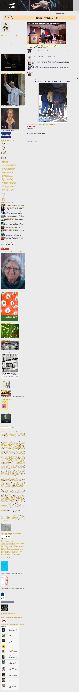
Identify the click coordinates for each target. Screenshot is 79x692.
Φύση (22, 516)
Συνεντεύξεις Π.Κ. (16, 508)
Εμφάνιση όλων (76, 78)
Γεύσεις (2, 449)
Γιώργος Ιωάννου (22, 449)
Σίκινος (9, 505)
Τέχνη (11, 511)
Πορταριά (12, 499)
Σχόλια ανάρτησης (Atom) (35, 131)
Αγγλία (23, 433)
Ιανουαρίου (3, 192)
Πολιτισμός (21, 498)
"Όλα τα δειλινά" (20, 550)
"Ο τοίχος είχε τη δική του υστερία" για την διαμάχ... (8, 174)
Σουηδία (23, 506)
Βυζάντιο (5, 448)
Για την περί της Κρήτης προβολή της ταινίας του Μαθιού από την (10, 552)
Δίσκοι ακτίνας (15, 454)
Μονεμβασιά (18, 483)
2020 (2, 146)
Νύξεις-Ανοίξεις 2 (21, 489)
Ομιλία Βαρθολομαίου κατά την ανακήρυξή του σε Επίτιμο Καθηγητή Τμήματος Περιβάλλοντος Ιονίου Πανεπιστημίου (48, 61)
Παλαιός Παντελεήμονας (13, 492)
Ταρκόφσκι (22, 510)
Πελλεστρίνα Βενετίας (8, 496)
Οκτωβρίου (3, 152)
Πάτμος (3, 495)
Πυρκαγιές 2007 (22, 500)
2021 (2, 145)
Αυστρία (22, 444)
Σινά (12, 505)
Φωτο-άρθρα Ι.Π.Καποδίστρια (13, 517)
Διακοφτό (19, 451)
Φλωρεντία (9, 516)
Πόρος (8, 499)
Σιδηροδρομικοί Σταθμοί (4, 505)
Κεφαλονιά (4, 471)
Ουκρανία (3, 492)
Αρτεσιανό (12, 443)
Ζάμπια (13, 462)
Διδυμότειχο (7, 452)
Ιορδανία (7, 466)
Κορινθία (2, 473)
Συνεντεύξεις (10, 508)
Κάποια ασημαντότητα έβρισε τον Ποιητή (7, 179)
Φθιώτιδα (23, 514)
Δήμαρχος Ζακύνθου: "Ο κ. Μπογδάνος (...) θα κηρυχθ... (9, 180)
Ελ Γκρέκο (15, 457)
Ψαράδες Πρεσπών (15, 519)
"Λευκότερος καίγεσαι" (20, 431)
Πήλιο (23, 496)
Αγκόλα (16, 436)
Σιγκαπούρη (22, 504)
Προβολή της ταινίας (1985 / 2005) (11, 553)
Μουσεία (17, 484)
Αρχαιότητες (16, 443)
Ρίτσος (19, 502)
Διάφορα (2, 452)
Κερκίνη (19, 470)
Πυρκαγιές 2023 (22, 501)
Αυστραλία (17, 444)
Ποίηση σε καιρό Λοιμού (21, 497)
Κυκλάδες (8, 475)
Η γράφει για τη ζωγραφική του (8, 544)
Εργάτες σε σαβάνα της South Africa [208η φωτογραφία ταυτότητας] (48, 81)
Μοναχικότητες (9, 483)
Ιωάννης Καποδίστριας (13, 467)
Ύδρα (17, 514)
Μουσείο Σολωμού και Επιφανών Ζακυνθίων (13, 485)
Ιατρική (5, 465)
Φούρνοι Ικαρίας (18, 516)
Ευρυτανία (13, 461)
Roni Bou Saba (5, 520)
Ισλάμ (14, 466)
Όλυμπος (22, 490)
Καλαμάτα (19, 468)
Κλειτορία (16, 472)
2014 (2, 194)
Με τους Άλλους (23, 480)
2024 (2, 143)
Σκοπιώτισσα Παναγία (21, 505)
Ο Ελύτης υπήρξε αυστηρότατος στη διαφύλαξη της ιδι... (9, 166)
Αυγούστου (3, 154)
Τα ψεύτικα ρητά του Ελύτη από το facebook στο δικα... (9, 168)
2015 (2, 193)
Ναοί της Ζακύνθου (17, 487)
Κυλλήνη (13, 475)
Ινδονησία (23, 465)
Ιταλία (7, 467)
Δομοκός (23, 454)
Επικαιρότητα (7, 459)
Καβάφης (2, 468)
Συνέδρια (4, 508)
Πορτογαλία (15, 499)
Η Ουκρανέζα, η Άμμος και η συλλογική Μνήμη (11, 229)
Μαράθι (18, 478)
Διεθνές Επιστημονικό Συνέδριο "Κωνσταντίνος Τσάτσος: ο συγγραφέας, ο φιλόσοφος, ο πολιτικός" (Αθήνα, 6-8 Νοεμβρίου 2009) (14, 211)
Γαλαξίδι (8, 448)
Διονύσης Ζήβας (15, 452)
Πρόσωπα (44, 124)
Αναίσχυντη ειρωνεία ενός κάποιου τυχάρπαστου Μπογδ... (9, 182)
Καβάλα (23, 467)
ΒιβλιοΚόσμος (18, 446)
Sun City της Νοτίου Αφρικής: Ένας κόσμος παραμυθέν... (9, 165)
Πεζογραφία (16, 495)
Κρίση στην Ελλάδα (3, 474)
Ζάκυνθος (6, 462)
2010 (2, 197)
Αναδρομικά (6, 440)
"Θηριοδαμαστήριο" (12, 431)
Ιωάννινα (19, 467)
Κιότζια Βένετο (11, 472)
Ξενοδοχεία (4, 490)
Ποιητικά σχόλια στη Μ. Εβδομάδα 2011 (7, 498)
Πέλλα (3, 496)
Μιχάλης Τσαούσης (21, 482)
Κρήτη (22, 473)
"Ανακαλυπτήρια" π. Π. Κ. (4, 431)
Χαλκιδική (16, 518)
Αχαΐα (10, 445)
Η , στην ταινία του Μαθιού (9, 550)
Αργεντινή (7, 441)
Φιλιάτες (2, 515)
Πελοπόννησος (14, 496)
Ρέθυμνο (6, 502)
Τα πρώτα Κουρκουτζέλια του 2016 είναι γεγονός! (8, 169)
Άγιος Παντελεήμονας (11, 436)
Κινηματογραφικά (4, 472)
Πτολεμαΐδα (18, 500)
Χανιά (19, 518)
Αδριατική (2, 437)
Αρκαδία (23, 442)
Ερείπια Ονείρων (6, 460)
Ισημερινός (11, 466)
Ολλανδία (19, 490)
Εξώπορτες (22, 458)
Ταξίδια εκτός (46, 124)
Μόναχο (14, 483)
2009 (2, 198)
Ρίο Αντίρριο (15, 502)
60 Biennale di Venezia (15, 433)
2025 (2, 142)
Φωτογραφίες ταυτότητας (52, 124)
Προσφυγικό (6, 500)
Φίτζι (6, 516)
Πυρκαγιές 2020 (17, 501)
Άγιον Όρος (6, 435)
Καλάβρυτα (14, 468)
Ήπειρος (12, 463)
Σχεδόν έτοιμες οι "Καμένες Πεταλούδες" (10, 218)
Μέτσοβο (2, 482)
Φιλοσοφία (23, 515)
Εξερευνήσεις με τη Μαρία (15, 458)
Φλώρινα (13, 516)
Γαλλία (18, 448)
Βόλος (7, 447)
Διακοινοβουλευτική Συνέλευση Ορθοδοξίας (11, 451)
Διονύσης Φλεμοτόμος (8, 454)
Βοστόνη (10, 447)
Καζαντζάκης (7, 468)
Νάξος (11, 487)
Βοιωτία (4, 447)
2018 (2, 148)
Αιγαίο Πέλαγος (22, 437)
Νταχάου (4, 489)
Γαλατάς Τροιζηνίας (13, 448)
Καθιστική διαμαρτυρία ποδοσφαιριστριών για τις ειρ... (8, 171)
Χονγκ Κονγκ (3, 519)
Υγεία (14, 514)
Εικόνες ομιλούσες (10, 456)
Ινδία (20, 465)
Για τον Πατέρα (8, 449)
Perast (1, 520)
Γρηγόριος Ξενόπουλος (8, 450)
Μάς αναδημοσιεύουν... (12, 479)
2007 (2, 200)
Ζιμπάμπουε (16, 462)
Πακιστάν (8, 492)
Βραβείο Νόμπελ (18, 447)
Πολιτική (16, 498)
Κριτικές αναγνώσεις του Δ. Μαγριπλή (13, 474)
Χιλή (21, 518)
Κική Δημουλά (14, 471)
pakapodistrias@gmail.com (60, 13)
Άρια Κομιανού (5, 442)
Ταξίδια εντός (14, 510)
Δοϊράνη (20, 454)
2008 (2, 199)
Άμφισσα (2, 440)
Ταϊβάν (2, 509)
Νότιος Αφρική (40, 124)
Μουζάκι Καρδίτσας (7, 484)
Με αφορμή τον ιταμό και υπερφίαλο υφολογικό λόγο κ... (9, 173)
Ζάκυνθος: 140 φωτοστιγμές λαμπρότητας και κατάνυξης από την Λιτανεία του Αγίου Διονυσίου (45, 50)
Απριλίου (3, 157)
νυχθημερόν (30, 49)
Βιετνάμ (2, 447)
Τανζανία (5, 509)
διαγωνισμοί (2, 451)
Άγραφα (19, 436)
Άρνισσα (6, 443)
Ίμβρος (17, 465)
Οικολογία (9, 490)
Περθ (20, 496)
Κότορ (15, 473)
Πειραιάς (20, 495)
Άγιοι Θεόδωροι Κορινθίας (12, 434)
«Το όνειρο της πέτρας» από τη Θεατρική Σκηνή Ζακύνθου (9, 187)
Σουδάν (19, 506)
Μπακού (2, 486)
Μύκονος (22, 486)
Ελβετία (20, 457)
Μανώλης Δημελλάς (13, 478)
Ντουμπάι (7, 489)
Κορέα (23, 472)
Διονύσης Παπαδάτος (11, 453)
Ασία (9, 444)
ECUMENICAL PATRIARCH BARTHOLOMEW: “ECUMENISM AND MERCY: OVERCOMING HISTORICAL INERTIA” (48, 67)
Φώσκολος (6, 517)
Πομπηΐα (2, 499)
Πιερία (1, 497)
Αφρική (37, 124)
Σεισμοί (11, 504)
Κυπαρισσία (17, 475)
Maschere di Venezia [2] (5, 161)
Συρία (20, 508)
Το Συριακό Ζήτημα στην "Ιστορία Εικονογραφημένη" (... (9, 191)
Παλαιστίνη (19, 492)
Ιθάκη (15, 465)
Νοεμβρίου (3, 151)
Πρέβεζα (19, 499)
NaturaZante (30, 60)
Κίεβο (8, 471)
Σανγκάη (3, 504)
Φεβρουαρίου (4, 159)
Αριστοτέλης (20, 442)
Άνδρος (10, 440)
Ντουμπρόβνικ (12, 489)
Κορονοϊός (9, 473)
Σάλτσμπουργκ (19, 503)
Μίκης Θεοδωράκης (8, 482)
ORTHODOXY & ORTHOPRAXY (33, 66)
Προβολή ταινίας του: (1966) (7, 541)
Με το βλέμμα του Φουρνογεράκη (15, 480)
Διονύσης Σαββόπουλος (18, 453)
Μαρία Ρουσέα (22, 478)
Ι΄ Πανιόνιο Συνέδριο (12, 464)
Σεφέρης (15, 504)
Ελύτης (8, 458)
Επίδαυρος (2, 459)
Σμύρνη (1, 506)
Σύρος (24, 508)
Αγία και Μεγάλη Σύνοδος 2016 (4, 434)
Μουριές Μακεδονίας (13, 484)
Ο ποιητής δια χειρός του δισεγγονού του (11, 551)
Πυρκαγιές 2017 (3, 501)
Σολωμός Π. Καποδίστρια (13, 506)
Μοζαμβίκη (2, 483)
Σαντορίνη (7, 504)
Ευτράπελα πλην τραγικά (19, 461)
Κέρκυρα (23, 470)
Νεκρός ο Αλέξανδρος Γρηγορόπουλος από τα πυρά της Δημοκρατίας (14, 207)
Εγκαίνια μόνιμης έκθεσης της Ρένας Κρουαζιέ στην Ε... (9, 183)
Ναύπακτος (22, 487)
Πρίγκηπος (2, 500)
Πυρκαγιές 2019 (12, 501)
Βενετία (21, 445)
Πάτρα (7, 495)
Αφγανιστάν (2, 445)
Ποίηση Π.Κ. (13, 497)
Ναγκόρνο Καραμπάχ (3, 487)
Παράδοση (16, 493)
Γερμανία (22, 448)
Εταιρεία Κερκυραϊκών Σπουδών (17, 460)
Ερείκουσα (2, 460)
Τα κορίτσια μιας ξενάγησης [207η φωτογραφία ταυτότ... (9, 189)
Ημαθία (8, 463)
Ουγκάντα (23, 491)
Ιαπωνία (2, 465)
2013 (2, 195)
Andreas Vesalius (21, 519)
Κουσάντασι (19, 473)
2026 (2, 141)
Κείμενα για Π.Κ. (10, 470)
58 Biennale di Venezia (9, 433)
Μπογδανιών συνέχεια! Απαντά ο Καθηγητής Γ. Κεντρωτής (9, 178)
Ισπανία (18, 466)
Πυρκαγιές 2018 (8, 501)
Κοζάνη (20, 472)
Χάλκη (13, 518)
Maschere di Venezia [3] (5, 160)
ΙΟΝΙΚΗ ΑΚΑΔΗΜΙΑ (3, 466)
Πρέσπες (22, 499)
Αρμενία (3, 443)
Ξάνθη (1, 490)
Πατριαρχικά (11, 495)
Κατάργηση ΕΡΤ (3, 470)
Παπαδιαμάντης (11, 493)
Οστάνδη (20, 491)
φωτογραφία (21, 517)
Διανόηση (22, 451)
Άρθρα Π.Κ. (23, 441)
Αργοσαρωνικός (16, 441)
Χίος (24, 518)
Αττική (13, 444)
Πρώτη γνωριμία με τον (9, 540)
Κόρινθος (5, 473)
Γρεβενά (2, 450)
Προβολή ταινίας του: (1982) (6, 548)
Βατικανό (14, 445)
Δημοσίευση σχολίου (30, 128)
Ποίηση (5, 497)
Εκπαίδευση (10, 457)
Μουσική (16, 485)
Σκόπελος (15, 505)
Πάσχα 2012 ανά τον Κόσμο (21, 494)
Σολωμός (5, 506)
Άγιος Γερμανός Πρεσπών (21, 435)
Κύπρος (22, 475)
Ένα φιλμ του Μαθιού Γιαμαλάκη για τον (10, 554)
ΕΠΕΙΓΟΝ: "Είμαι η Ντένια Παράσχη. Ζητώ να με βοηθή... (9, 185)
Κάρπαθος (15, 469)
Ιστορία (2, 467)
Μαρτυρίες (6, 479)
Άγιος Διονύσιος (4, 436)
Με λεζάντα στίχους (7, 480)
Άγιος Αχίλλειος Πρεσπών (13, 435)
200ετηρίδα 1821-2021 (4, 432)
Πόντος (5, 499)
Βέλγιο (18, 445)
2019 (2, 147)
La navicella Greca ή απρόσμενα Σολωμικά (7, 176)
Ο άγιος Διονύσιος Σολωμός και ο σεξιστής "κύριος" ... (8, 181)
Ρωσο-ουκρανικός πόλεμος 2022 (8, 503)
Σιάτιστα (19, 504)
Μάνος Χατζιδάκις (6, 478)
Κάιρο (11, 468)
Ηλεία (5, 463)
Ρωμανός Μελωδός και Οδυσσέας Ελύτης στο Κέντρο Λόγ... (9, 164)
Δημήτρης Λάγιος (20, 450)
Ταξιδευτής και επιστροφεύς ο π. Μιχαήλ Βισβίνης (15, 509)
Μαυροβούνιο (19, 479)
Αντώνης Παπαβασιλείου (18, 440)
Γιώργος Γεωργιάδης (15, 449)
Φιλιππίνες (5, 515)
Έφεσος (2, 462)
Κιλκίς (18, 471)
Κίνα (22, 471)
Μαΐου (3, 156)
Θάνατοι (16, 463)
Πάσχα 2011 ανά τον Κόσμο (11, 494)
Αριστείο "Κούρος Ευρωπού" (13, 442)
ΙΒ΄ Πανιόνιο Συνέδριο (10, 465)
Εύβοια (9, 461)
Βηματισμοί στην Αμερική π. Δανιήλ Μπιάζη (7, 446)
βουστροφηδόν (30, 72)
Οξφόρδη (2, 491)
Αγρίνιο (23, 436)
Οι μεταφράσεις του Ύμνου (5, 175)
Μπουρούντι (18, 486)
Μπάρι (14, 486)
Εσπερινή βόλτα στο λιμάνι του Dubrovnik (7, 190)
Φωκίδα (2, 517)
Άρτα (9, 443)
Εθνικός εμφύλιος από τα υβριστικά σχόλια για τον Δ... (8, 172)
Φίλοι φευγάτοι (16, 515)
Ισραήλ (21, 466)
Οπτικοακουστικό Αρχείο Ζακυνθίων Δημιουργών (11, 491)
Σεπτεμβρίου (4, 153)
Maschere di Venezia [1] (5, 162)
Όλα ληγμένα (15, 490)
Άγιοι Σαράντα (20, 434)
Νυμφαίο (17, 489)
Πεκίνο (24, 495)
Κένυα (16, 470)
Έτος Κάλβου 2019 (3, 461)
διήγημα (11, 452)
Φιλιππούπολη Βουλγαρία (10, 515)
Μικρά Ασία (14, 482)
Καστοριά (20, 469)
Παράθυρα (22, 493)
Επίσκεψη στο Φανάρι (16, 459)
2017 (2, 149)
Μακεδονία (15, 477)
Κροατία (22, 474)
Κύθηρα (2, 475)
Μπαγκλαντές (22, 485)
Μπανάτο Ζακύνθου (7, 486)
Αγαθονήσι (20, 433)
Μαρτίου (3, 158)
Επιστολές (21, 459)
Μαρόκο (3, 479)
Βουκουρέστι (14, 447)
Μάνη (1, 478)
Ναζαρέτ (8, 487)
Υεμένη (20, 514)
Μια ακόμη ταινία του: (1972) (8, 545)
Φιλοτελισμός (3, 516)
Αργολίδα (11, 441)
